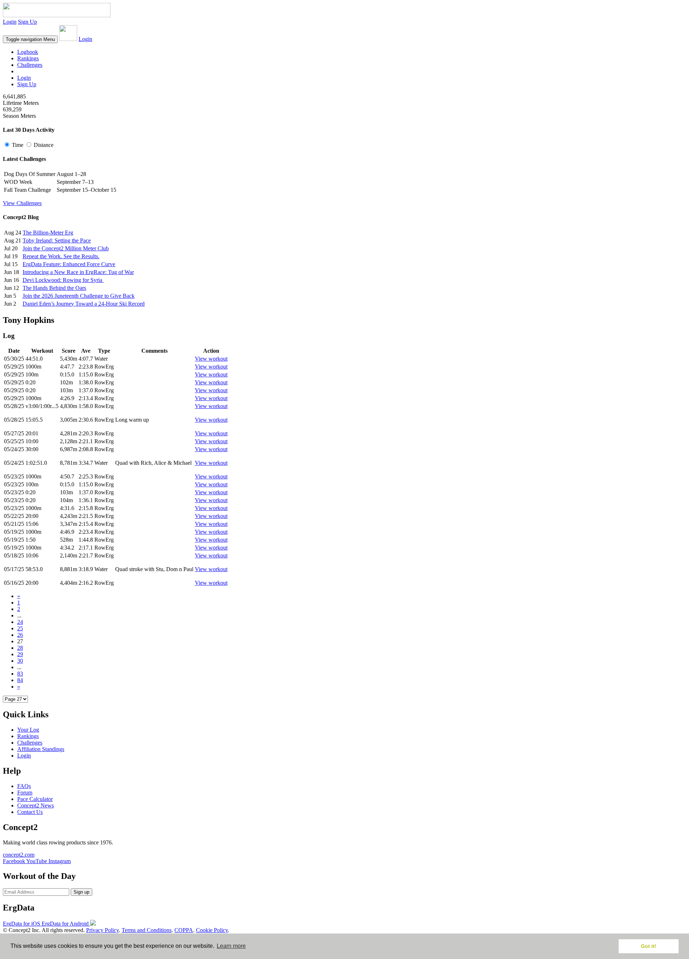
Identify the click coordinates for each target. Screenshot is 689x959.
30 (20, 661)
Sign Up (27, 22)
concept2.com (18, 855)
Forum (24, 792)
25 (20, 628)
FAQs (24, 786)
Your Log (28, 730)
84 (20, 680)
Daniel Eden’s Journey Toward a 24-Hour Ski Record (84, 304)
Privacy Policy (102, 930)
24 (20, 622)
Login (10, 22)
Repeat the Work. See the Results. (61, 256)
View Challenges (22, 203)
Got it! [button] (648, 946)
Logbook (27, 52)
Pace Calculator (35, 799)
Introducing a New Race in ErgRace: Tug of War (78, 272)
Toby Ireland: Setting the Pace (57, 240)
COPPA (183, 930)
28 (20, 648)
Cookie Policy (212, 930)
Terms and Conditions (147, 930)
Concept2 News (35, 805)
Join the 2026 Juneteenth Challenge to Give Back (79, 296)
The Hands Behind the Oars (54, 288)
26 (20, 635)
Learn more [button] (231, 946)
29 (20, 654)
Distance (42, 145)
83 (20, 674)
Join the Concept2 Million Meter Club (66, 248)
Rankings (28, 58)
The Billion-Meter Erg (48, 233)
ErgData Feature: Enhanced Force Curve (69, 264)
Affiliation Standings (40, 749)
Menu (30, 39)
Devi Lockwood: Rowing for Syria (63, 280)
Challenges (29, 65)
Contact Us (30, 812)
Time (17, 145)
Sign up (81, 892)
